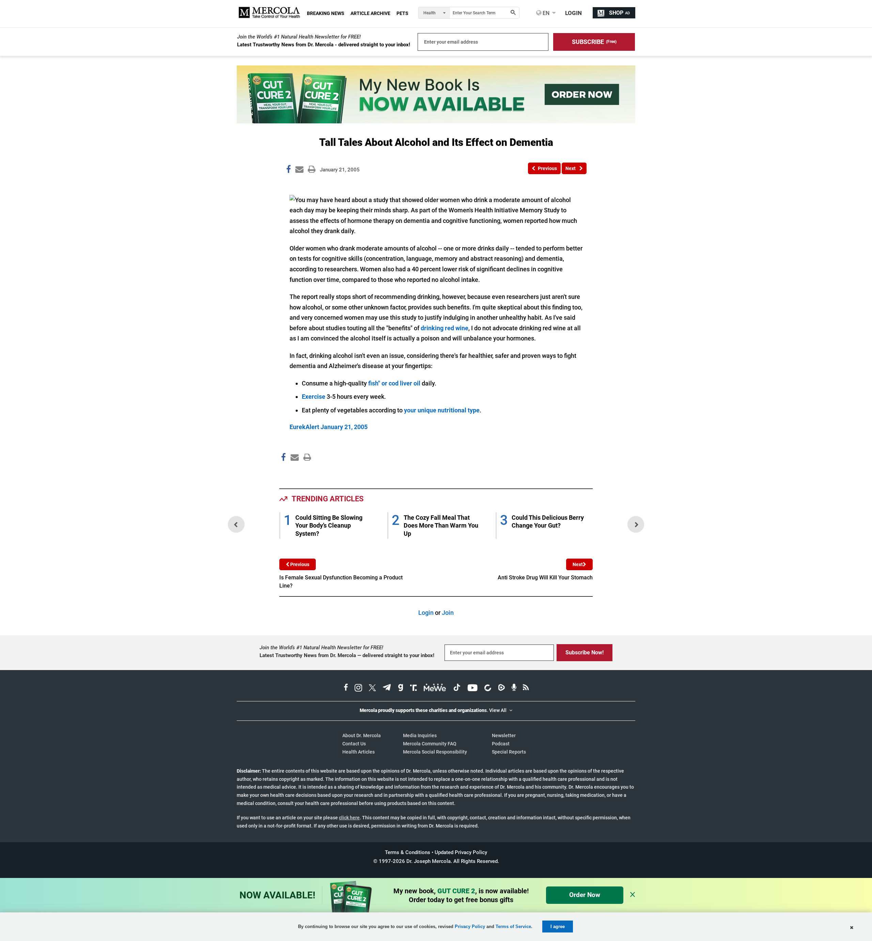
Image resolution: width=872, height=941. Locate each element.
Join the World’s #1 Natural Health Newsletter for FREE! (299, 37)
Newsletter (504, 735)
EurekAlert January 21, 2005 (329, 426)
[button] (594, 42)
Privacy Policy (470, 926)
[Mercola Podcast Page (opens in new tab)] (514, 688)
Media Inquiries (420, 735)
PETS (402, 13)
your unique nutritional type (442, 410)
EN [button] (545, 13)
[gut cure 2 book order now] (436, 121)
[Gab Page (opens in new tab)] (400, 688)
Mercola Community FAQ (429, 743)
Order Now (584, 895)
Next (578, 564)
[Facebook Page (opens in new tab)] (346, 688)
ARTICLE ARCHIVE (370, 13)
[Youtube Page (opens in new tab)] (472, 688)
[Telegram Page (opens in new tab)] (387, 688)
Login (426, 612)
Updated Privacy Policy (461, 852)
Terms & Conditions (407, 852)
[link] (288, 170)
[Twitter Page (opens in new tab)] (372, 688)
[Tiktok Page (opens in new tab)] (457, 688)
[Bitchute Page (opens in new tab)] (487, 688)
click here (349, 817)
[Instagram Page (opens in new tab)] (358, 688)
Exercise (313, 396)
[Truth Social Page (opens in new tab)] (413, 688)
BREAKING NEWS (325, 13)
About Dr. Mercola (361, 735)
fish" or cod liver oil (394, 383)
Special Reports (509, 752)
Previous (299, 564)
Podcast (501, 743)
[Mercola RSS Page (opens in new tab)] (525, 688)
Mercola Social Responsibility (435, 752)
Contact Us (354, 743)
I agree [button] (557, 926)
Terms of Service (513, 926)
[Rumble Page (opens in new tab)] (501, 688)
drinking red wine (444, 328)
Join (448, 612)
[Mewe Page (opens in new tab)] (435, 688)
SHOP (619, 13)
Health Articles (358, 752)
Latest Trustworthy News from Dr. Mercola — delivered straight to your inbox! (347, 655)
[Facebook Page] (283, 472)
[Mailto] (293, 472)
